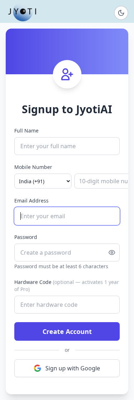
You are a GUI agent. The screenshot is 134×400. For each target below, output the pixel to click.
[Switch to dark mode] (121, 13)
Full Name (26, 130)
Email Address (31, 200)
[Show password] (111, 252)
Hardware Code (66, 285)
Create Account (67, 331)
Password (25, 237)
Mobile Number (33, 167)
